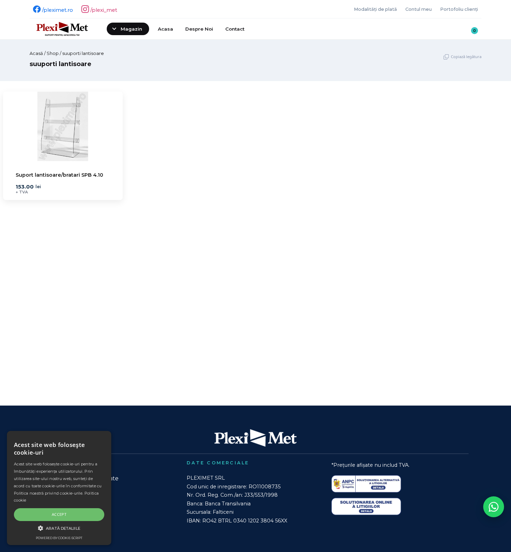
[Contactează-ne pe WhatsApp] (493, 506)
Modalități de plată (375, 9)
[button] (59, 528)
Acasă (36, 53)
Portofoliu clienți (459, 9)
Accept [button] (59, 514)
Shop (53, 53)
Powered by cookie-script (59, 538)
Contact (234, 29)
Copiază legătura (466, 56)
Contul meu (418, 9)
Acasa (165, 29)
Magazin (131, 29)
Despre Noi (199, 29)
